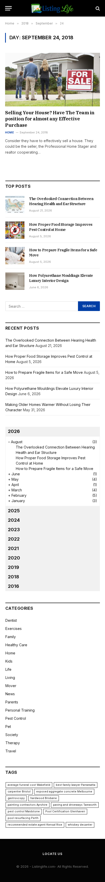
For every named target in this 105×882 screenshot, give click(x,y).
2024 (14, 520)
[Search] (97, 8)
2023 (14, 529)
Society (11, 734)
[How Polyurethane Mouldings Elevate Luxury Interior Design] (14, 281)
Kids (8, 661)
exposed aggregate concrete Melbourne (64, 791)
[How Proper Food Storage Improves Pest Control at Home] (14, 230)
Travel (10, 751)
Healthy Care (16, 645)
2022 (14, 539)
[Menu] (8, 8)
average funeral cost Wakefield (29, 785)
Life (8, 669)
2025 (14, 510)
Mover (10, 686)
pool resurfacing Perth (23, 818)
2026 (14, 431)
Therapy (12, 743)
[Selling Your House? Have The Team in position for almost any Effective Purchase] (52, 79)
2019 (13, 567)
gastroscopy (16, 798)
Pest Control (15, 718)
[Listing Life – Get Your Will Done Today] (52, 8)
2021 (13, 548)
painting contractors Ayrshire (27, 804)
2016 (13, 586)
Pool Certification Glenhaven (65, 811)
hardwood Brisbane (43, 798)
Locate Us (52, 854)
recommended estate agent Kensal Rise (35, 824)
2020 (14, 558)
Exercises (13, 628)
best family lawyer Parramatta (75, 785)
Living (10, 677)
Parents (11, 702)
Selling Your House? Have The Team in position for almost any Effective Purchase (50, 119)
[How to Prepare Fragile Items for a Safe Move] (14, 255)
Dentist (11, 620)
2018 (13, 576)
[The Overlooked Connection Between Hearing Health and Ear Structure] (14, 204)
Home (10, 653)
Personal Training (20, 710)
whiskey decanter (80, 824)
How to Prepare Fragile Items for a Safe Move (44, 372)
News (10, 694)
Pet (8, 726)
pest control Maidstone (24, 811)
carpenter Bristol (19, 791)
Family (10, 637)
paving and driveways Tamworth (75, 804)
